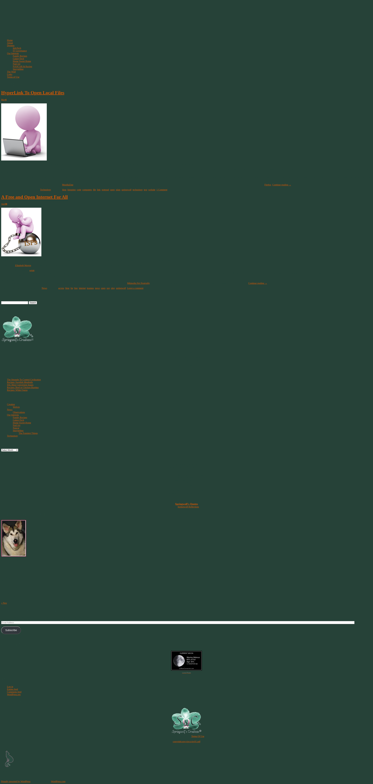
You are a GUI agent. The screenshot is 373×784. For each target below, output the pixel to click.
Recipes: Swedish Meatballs (20, 382)
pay (108, 288)
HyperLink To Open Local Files (32, 92)
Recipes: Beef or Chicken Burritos (23, 387)
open (112, 189)
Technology (45, 189)
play (113, 288)
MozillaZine (67, 185)
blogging (71, 189)
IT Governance (20, 51)
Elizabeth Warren (23, 265)
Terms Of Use (197, 736)
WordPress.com (58, 781)
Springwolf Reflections (188, 507)
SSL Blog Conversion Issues (20, 385)
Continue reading (281, 185)
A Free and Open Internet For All (34, 197)
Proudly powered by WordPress (15, 781)
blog (64, 189)
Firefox (267, 185)
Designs (10, 45)
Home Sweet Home (22, 61)
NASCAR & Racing (22, 66)
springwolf (126, 189)
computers (87, 189)
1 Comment (161, 189)
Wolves (16, 407)
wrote (32, 270)
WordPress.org (14, 694)
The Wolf (11, 71)
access (61, 288)
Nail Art (16, 64)
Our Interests (13, 53)
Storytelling (18, 69)
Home (10, 40)
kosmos (90, 288)
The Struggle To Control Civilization (24, 379)
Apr (4, 204)
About (10, 43)
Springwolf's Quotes (186, 503)
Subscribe (11, 630)
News (44, 288)
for (72, 288)
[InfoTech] (24, 159)
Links (9, 74)
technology (138, 189)
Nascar (16, 428)
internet (82, 288)
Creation (11, 404)
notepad (105, 189)
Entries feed (12, 689)
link (99, 189)
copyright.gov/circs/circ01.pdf (186, 741)
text (145, 189)
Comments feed (14, 692)
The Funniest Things (28, 433)
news (97, 288)
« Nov (4, 603)
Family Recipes (20, 56)
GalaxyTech (18, 58)
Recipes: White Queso (17, 390)
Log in (10, 686)
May (4, 99)
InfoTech (17, 48)
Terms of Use (13, 77)
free (76, 288)
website (151, 189)
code (79, 189)
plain (118, 189)
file (94, 189)
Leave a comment (135, 288)
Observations (19, 412)
